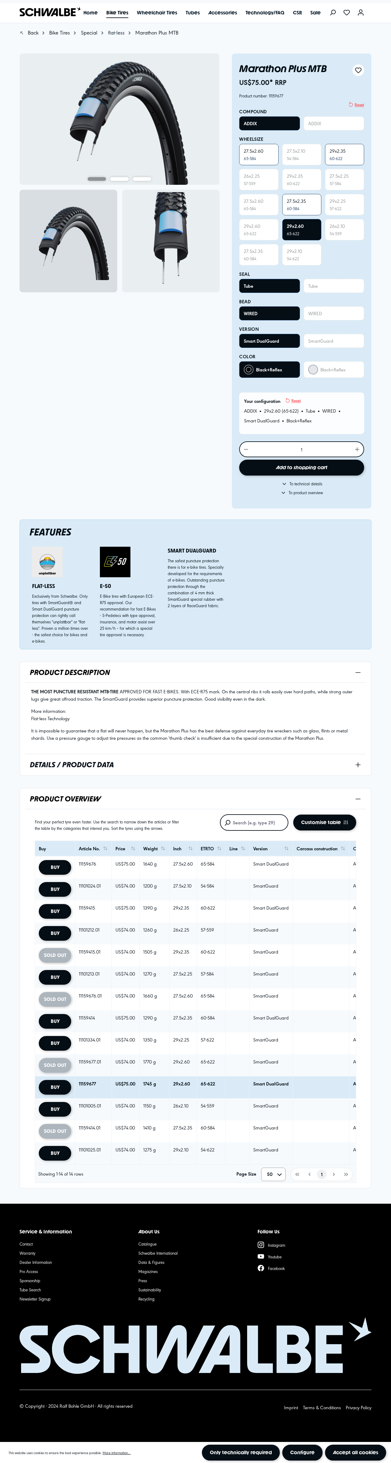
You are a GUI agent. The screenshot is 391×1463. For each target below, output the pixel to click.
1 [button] (322, 1174)
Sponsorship (30, 1280)
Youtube (275, 1256)
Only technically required (241, 1452)
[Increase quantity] (357, 449)
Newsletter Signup (35, 1299)
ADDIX (250, 123)
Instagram (276, 1245)
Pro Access (29, 1271)
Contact (26, 1244)
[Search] (332, 13)
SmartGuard (320, 340)
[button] (297, 1174)
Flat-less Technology (50, 718)
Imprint (291, 1407)
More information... (117, 1452)
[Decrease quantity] (245, 449)
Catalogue (147, 1244)
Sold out (55, 955)
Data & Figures (151, 1262)
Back (32, 32)
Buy (55, 867)
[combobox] (273, 1174)
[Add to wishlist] (358, 70)
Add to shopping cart (301, 467)
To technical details (306, 483)
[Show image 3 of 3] (142, 179)
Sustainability (149, 1289)
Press (142, 1280)
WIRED (251, 313)
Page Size (246, 1173)
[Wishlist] (346, 13)
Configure (302, 1452)
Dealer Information (36, 1262)
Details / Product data (72, 764)
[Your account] (360, 13)
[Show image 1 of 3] (97, 179)
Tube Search (30, 1289)
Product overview (65, 798)
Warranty (27, 1253)
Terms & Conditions (322, 1407)
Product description (70, 672)
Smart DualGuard (261, 340)
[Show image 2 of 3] (119, 179)
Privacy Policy (358, 1407)
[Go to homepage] (47, 12)
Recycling (146, 1299)
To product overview (306, 492)
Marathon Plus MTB (156, 32)
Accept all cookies (355, 1452)
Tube (248, 286)
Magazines (148, 1271)
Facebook (276, 1268)
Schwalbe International (158, 1253)
